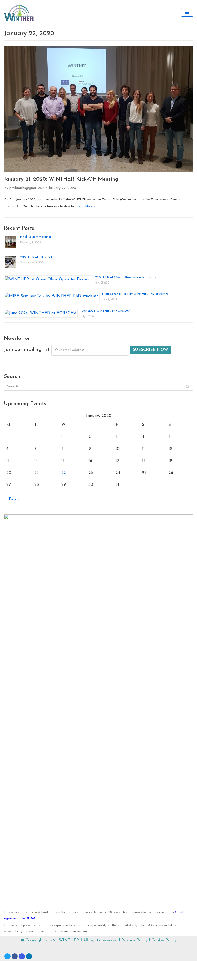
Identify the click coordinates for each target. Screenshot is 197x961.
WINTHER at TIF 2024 (36, 257)
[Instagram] (22, 956)
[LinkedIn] (29, 956)
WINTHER (69, 940)
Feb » (14, 499)
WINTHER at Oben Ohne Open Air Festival (126, 277)
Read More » (86, 206)
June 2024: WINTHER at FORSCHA (105, 310)
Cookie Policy (163, 940)
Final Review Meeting (35, 237)
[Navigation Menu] (187, 12)
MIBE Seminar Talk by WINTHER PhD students (135, 293)
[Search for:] (98, 387)
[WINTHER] (19, 12)
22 (63, 473)
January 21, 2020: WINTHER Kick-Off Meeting (61, 179)
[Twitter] (7, 956)
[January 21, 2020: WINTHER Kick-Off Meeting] (98, 109)
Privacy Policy (134, 940)
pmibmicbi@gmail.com (27, 188)
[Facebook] (15, 956)
